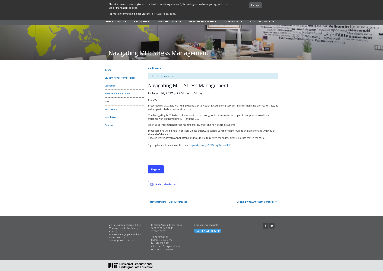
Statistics (110, 85)
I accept (255, 5)
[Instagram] (272, 226)
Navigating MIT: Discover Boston (167, 201)
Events (108, 101)
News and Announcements (119, 93)
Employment (232, 21)
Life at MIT (140, 21)
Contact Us (110, 125)
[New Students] (125, 21)
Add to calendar (163, 184)
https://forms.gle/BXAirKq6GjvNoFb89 (210, 145)
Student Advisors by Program (120, 77)
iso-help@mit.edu (159, 236)
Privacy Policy (161, 13)
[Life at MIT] (148, 21)
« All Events (154, 68)
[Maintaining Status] (215, 21)
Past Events (111, 109)
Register (156, 169)
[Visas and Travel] (180, 21)
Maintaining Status (201, 21)
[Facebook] (265, 226)
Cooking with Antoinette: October (257, 201)
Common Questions (262, 21)
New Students (115, 21)
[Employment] (241, 21)
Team (108, 69)
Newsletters (111, 117)
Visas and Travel (168, 21)
